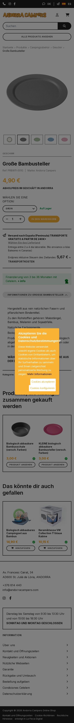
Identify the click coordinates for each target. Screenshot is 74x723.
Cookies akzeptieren (43, 381)
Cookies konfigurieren (42, 387)
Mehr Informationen (39, 374)
